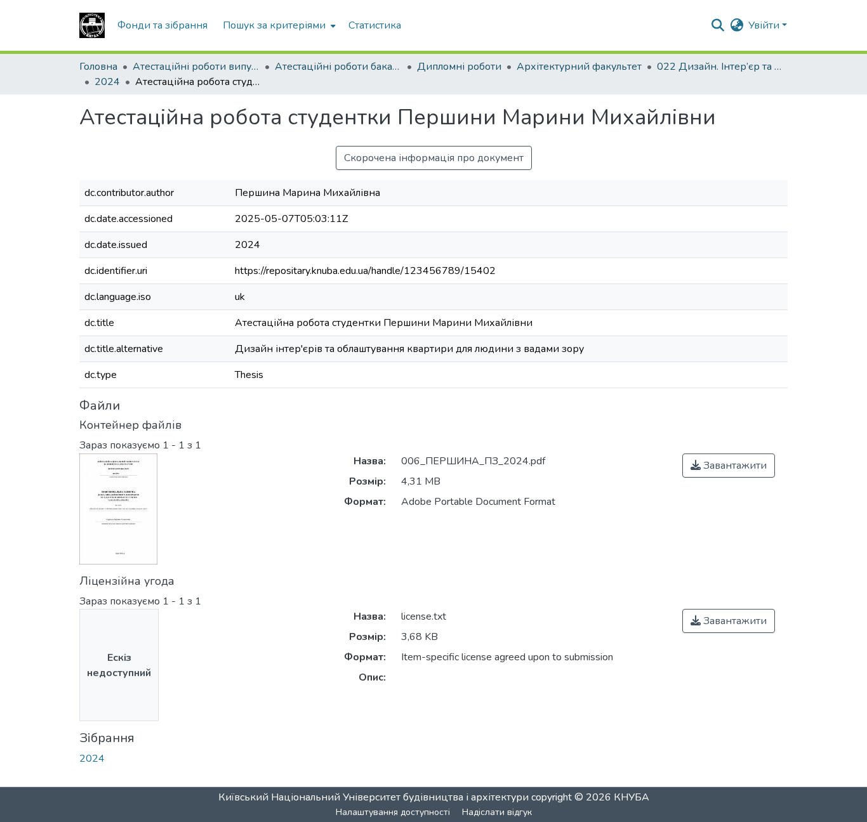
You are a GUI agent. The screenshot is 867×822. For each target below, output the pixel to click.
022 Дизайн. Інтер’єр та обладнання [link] (720, 67)
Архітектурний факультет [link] (579, 67)
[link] (728, 465)
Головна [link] (98, 67)
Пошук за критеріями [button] (274, 25)
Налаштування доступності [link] (393, 812)
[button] (92, 25)
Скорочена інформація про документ (434, 158)
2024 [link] (107, 82)
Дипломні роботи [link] (459, 67)
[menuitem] (278, 25)
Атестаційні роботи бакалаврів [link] (338, 67)
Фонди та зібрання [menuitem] (162, 25)
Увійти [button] (765, 25)
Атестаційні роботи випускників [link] (196, 67)
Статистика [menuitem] (374, 25)
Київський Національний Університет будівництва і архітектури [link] (373, 797)
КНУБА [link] (631, 797)
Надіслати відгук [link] (497, 812)
